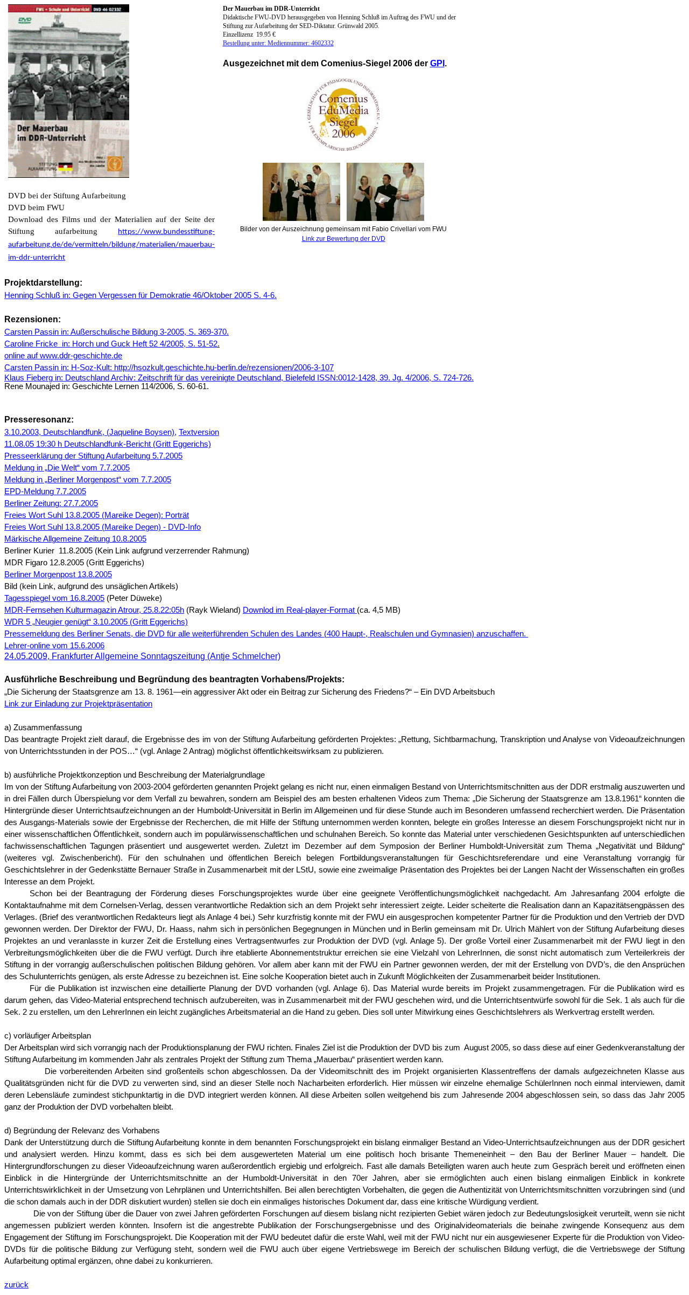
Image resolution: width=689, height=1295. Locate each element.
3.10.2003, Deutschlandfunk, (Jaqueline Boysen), (90, 432)
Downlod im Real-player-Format (300, 610)
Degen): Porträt (161, 515)
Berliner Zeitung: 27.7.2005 (51, 503)
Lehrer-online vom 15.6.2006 (54, 645)
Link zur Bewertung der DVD (343, 239)
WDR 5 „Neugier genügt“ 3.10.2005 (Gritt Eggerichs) (96, 622)
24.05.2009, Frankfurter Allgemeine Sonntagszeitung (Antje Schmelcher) (142, 656)
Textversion (199, 432)
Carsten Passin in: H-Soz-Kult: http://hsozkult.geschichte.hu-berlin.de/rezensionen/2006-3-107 (169, 367)
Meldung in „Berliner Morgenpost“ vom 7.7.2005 (87, 479)
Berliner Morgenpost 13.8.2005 (58, 574)
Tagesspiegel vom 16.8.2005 (54, 598)
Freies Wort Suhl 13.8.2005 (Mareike (68, 515)
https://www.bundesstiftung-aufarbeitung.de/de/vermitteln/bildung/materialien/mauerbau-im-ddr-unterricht (111, 245)
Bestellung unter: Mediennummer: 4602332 (278, 43)
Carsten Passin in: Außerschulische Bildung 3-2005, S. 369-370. (116, 332)
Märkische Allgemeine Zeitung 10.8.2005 (75, 539)
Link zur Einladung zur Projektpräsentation (78, 704)
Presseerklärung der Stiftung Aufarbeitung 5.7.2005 (93, 456)
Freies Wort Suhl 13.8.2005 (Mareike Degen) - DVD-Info (102, 527)
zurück (16, 1284)
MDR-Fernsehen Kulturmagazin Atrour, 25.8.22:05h (94, 610)
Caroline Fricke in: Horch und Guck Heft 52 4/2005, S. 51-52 (110, 344)
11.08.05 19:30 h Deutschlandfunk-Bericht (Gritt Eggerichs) (107, 444)
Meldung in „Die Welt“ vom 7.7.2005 (67, 467)
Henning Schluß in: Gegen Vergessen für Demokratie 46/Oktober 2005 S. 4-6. (140, 295)
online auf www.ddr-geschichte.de (63, 355)
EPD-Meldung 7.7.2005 (45, 491)
